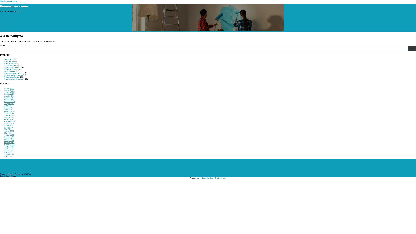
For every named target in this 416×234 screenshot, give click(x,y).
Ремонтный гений (14, 6)
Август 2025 (9, 104)
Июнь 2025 (8, 108)
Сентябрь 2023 (9, 145)
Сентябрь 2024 (9, 121)
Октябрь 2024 (9, 119)
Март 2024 (8, 133)
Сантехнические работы (13, 27)
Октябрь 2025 (9, 100)
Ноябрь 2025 (9, 98)
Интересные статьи (11, 21)
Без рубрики (8, 59)
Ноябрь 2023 (9, 141)
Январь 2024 (9, 137)
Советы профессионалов (13, 75)
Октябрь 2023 (9, 143)
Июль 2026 (8, 88)
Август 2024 (9, 123)
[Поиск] (412, 48)
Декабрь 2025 (9, 96)
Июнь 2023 (8, 150)
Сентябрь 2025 (9, 102)
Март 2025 (8, 109)
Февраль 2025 (9, 111)
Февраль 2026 (9, 92)
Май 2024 (7, 129)
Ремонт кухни (9, 23)
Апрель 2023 (9, 154)
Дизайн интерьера (11, 65)
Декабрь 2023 (9, 139)
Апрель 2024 (9, 131)
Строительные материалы (14, 29)
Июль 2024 (8, 125)
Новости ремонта (10, 31)
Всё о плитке (9, 61)
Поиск (2, 45)
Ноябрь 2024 (9, 117)
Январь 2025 (9, 113)
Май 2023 (7, 152)
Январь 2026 (9, 94)
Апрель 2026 (9, 90)
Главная (7, 19)
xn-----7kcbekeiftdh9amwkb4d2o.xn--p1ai (211, 178)
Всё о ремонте (9, 63)
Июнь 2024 (8, 127)
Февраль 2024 (9, 135)
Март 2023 (8, 156)
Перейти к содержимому (9, 1)
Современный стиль (11, 25)
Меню (2, 15)
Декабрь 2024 (9, 115)
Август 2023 (9, 147)
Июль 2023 (8, 149)
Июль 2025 (8, 106)
